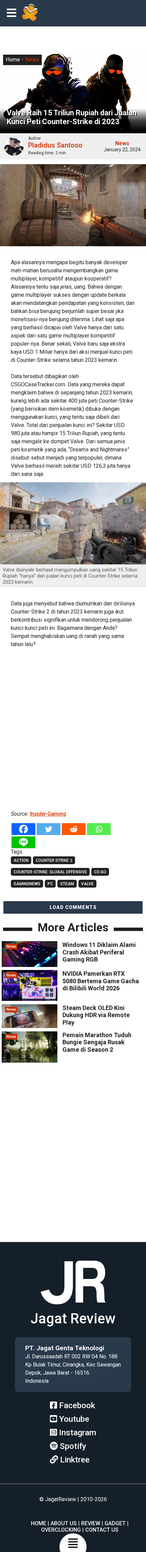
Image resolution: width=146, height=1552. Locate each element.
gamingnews (27, 883)
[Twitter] (48, 829)
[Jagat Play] (30, 13)
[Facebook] (23, 829)
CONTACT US (101, 1530)
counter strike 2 (54, 860)
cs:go (100, 872)
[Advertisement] (73, 728)
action (21, 860)
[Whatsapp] (99, 829)
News (32, 59)
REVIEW (90, 1523)
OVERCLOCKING (61, 1530)
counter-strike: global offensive (50, 872)
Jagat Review (73, 1318)
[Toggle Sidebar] (13, 13)
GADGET (115, 1523)
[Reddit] (74, 829)
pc (50, 883)
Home (13, 59)
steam (67, 883)
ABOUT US (64, 1523)
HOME (38, 1523)
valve (87, 883)
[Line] (23, 842)
